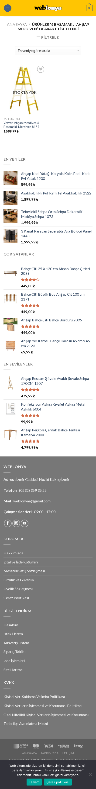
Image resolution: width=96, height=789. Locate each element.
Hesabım (10, 625)
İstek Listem (13, 633)
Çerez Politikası (16, 597)
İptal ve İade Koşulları (20, 562)
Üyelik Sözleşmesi (18, 588)
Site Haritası (13, 669)
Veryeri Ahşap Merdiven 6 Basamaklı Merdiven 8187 (21, 125)
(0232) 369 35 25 (33, 490)
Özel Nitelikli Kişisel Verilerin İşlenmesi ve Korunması (46, 714)
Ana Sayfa (17, 24)
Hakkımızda (13, 553)
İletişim (68, 753)
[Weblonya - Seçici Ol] (48, 8)
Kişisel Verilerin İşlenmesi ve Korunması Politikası (42, 705)
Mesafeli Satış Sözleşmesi (24, 571)
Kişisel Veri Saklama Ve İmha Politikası (34, 696)
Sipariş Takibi (14, 651)
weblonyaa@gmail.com (32, 501)
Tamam (34, 782)
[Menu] (7, 8)
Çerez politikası (57, 782)
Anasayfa (29, 753)
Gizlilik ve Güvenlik (18, 580)
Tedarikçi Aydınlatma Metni (25, 723)
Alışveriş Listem (16, 642)
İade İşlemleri (14, 660)
